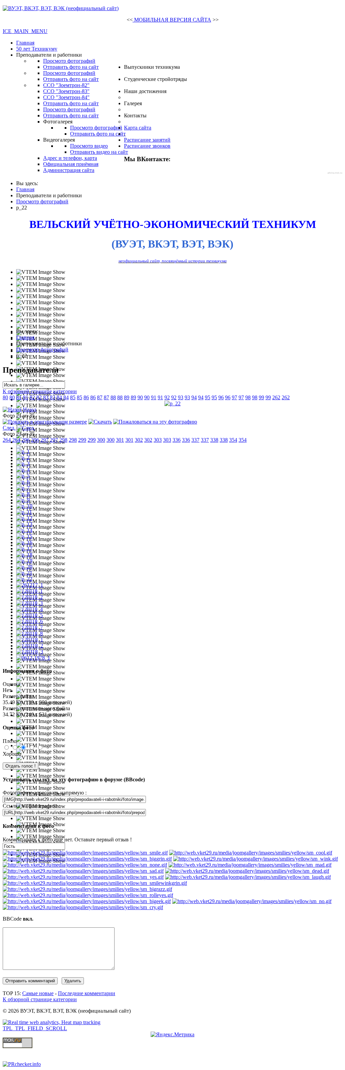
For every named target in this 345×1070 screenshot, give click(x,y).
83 (46, 397)
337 (195, 440)
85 (72, 397)
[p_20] (24, 567)
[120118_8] (29, 633)
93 (180, 397)
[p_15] (24, 536)
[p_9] (23, 500)
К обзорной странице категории (40, 391)
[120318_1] (29, 639)
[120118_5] (29, 615)
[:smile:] (85, 853)
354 (233, 440)
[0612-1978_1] (33, 658)
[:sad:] (83, 871)
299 (82, 440)
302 (139, 440)
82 (32, 397)
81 (19, 397)
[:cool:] (250, 853)
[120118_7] (29, 627)
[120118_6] (29, 621)
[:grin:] (87, 859)
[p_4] (23, 469)
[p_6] (23, 482)
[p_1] (23, 451)
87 (99, 397)
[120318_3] (29, 652)
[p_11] (24, 512)
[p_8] (23, 494)
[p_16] (24, 542)
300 (101, 440)
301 (120, 440)
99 (261, 397)
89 (126, 397)
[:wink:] (255, 859)
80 (5, 397)
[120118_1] (29, 591)
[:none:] (85, 865)
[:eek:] (87, 901)
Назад (29, 409)
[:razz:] (87, 889)
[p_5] (23, 476)
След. (9, 428)
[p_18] (24, 554)
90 (140, 397)
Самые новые (38, 993)
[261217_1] (29, 585)
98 (248, 397)
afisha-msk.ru (334, 173)
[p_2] (23, 457)
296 (26, 440)
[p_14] (24, 530)
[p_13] (24, 524)
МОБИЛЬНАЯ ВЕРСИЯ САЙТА (172, 20)
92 (167, 397)
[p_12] (24, 518)
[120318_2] (29, 645)
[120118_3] (29, 603)
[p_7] (23, 488)
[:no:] (252, 901)
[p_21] (24, 573)
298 (63, 440)
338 (214, 440)
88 (113, 397)
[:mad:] (250, 865)
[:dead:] (247, 871)
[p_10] (24, 506)
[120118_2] (29, 597)
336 (176, 440)
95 (207, 397)
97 (234, 397)
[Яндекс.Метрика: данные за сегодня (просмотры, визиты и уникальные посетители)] (172, 1035)
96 (221, 397)
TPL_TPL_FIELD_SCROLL (35, 1028)
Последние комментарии (86, 993)
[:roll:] (88, 895)
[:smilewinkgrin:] (95, 883)
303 (158, 440)
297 (44, 440)
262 (276, 397)
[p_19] (24, 560)
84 (59, 397)
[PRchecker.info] (22, 1064)
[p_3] (23, 463)
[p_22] (172, 403)
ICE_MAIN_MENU (25, 31)
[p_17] (24, 548)
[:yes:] (83, 877)
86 (86, 397)
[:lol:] (248, 877)
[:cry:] (83, 907)
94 (194, 397)
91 (153, 397)
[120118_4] (29, 609)
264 (7, 440)
